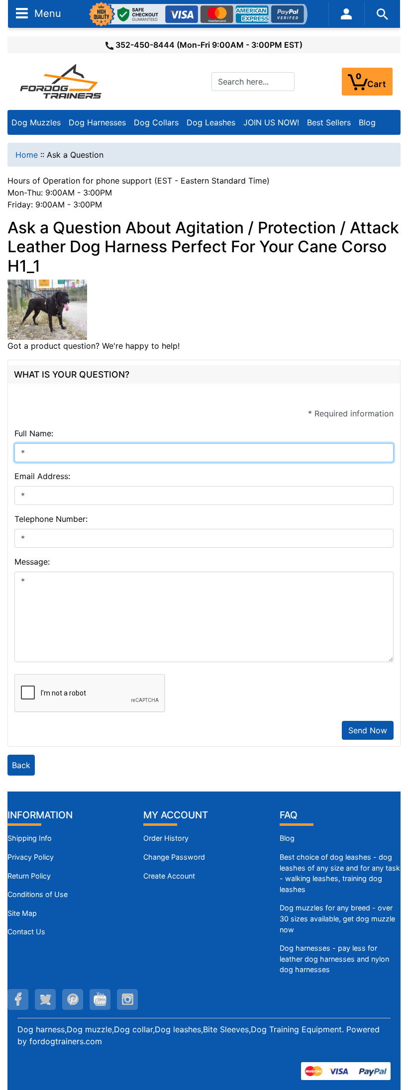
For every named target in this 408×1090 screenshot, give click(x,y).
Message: (32, 562)
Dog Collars (156, 122)
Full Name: (33, 433)
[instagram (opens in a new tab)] (127, 999)
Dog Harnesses (97, 122)
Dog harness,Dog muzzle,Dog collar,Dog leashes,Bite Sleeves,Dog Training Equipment (179, 1029)
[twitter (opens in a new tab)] (45, 999)
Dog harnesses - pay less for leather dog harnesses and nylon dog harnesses (334, 959)
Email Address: (42, 476)
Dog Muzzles (36, 122)
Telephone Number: (51, 519)
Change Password (174, 857)
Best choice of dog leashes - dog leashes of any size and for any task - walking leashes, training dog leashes (340, 873)
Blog (367, 122)
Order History (166, 838)
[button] (389, 1040)
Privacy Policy (30, 857)
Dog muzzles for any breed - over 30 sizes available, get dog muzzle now (337, 918)
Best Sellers (329, 122)
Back (21, 765)
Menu (46, 13)
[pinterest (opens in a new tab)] (73, 999)
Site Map (22, 913)
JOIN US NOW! (271, 122)
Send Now (367, 730)
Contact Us (26, 931)
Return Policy (29, 876)
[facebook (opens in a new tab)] (18, 999)
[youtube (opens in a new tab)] (100, 999)
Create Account (169, 876)
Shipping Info (29, 838)
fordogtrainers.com (65, 1041)
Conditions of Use (37, 894)
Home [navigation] (26, 155)
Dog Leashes (211, 122)
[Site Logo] (61, 81)
